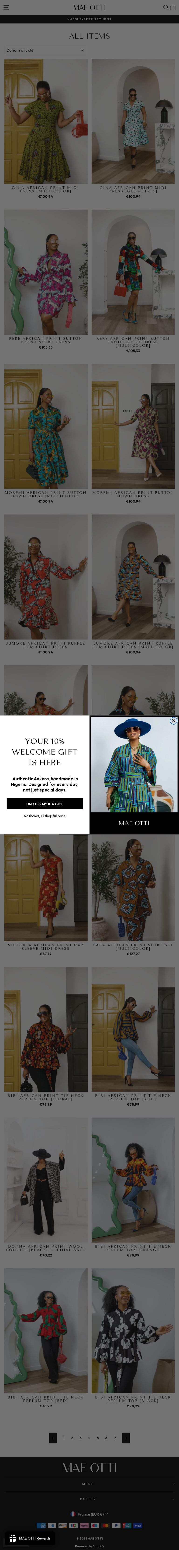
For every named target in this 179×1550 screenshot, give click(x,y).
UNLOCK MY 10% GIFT (44, 804)
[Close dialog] (173, 721)
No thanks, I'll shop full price (45, 816)
